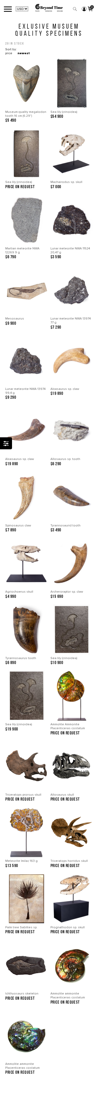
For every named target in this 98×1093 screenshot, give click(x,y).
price (8, 53)
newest (24, 53)
